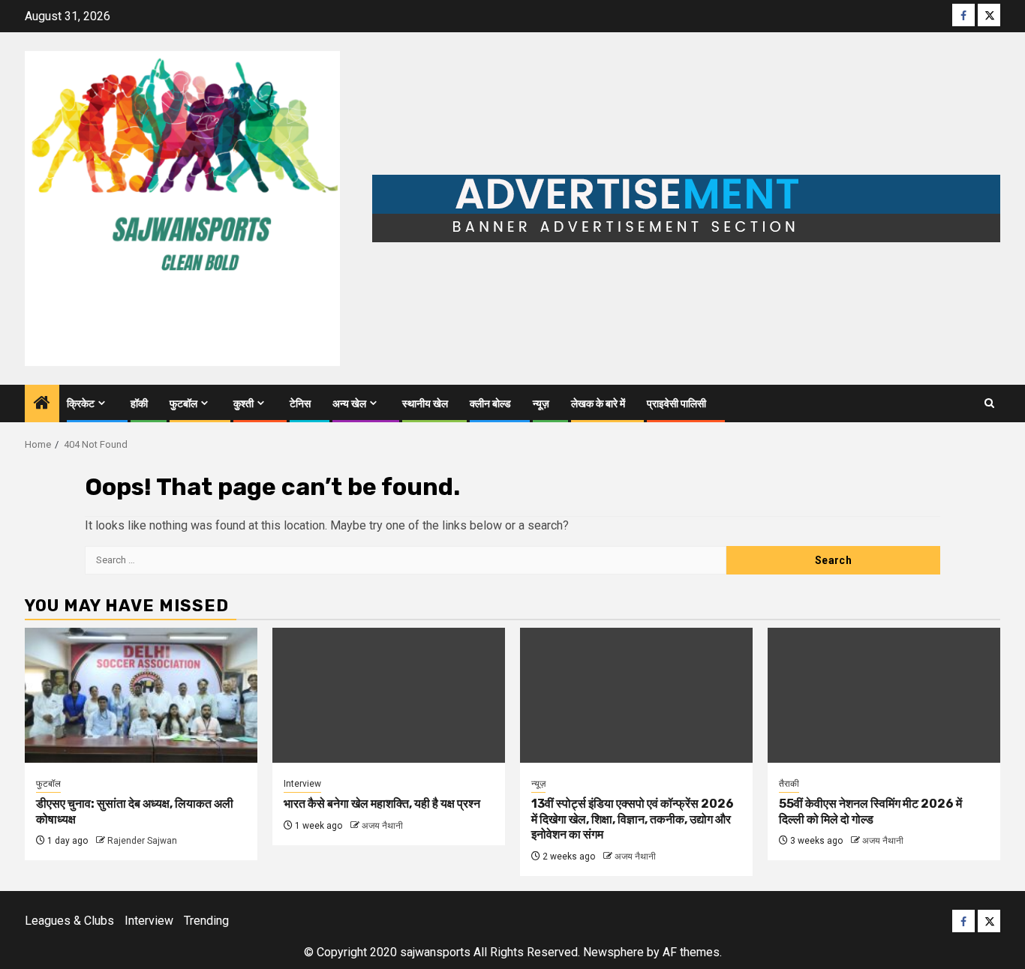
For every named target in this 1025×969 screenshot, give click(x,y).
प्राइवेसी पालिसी (676, 404)
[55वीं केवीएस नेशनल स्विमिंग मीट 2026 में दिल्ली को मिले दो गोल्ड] (884, 695)
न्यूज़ (541, 404)
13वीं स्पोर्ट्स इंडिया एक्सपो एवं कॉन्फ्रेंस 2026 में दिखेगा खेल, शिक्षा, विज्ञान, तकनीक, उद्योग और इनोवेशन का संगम (632, 819)
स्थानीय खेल (425, 404)
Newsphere (613, 952)
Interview (302, 783)
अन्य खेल (349, 404)
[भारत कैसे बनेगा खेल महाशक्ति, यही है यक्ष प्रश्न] (388, 695)
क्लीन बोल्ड (490, 404)
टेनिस (300, 404)
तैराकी (789, 783)
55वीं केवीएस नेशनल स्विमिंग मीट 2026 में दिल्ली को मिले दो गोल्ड (870, 811)
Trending (206, 921)
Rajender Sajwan (142, 841)
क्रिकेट (81, 404)
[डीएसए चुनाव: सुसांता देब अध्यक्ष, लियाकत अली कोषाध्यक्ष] (141, 695)
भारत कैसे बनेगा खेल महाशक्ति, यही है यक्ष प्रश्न (382, 803)
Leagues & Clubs (69, 921)
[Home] (42, 404)
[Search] (989, 403)
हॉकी (139, 404)
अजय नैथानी (382, 825)
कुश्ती (243, 404)
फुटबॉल (183, 404)
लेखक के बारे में (598, 404)
